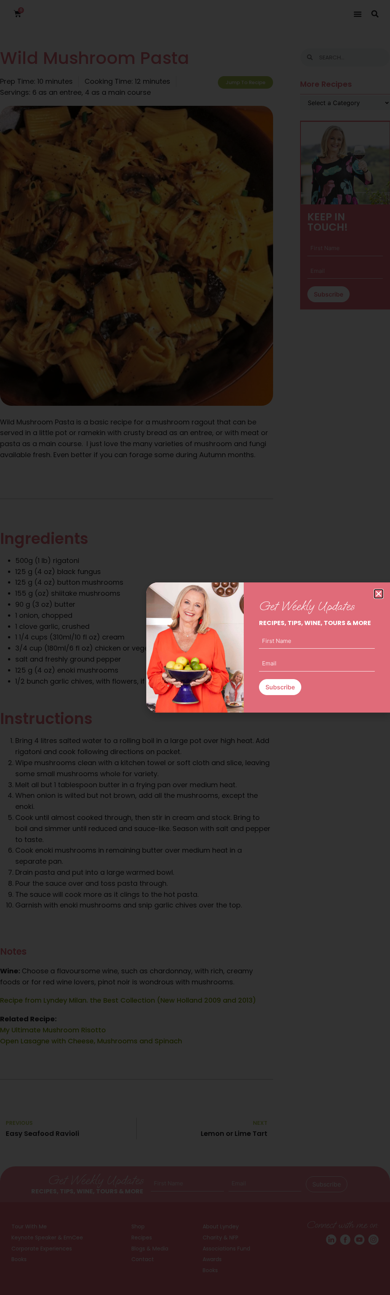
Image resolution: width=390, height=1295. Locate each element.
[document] (195, 647)
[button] (378, 594)
